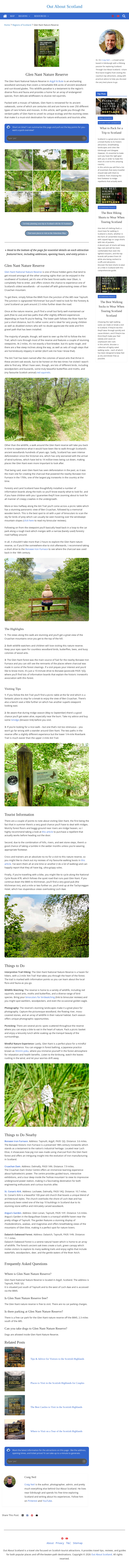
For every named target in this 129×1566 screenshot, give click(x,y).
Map (12, 16)
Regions (23, 16)
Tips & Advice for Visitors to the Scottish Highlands (57, 1358)
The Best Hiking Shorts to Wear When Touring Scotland (111, 217)
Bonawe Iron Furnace (36, 549)
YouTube (47, 1500)
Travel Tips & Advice (105, 118)
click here (29, 520)
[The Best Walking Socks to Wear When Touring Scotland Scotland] (111, 285)
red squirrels (43, 372)
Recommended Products (107, 207)
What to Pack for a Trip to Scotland (111, 130)
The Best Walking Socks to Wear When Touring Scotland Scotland (111, 308)
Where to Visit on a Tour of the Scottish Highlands (56, 1431)
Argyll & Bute (56, 81)
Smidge (15, 719)
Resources (40, 16)
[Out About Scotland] (5, 16)
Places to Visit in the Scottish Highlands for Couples (57, 1383)
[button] (28, 16)
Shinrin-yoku (22, 1050)
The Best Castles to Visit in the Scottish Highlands (56, 1407)
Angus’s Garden (13, 1212)
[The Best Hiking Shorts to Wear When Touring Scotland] (111, 195)
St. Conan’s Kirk (13, 1191)
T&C (68, 1543)
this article (47, 831)
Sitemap (78, 1543)
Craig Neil (29, 1484)
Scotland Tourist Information (109, 123)
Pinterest (32, 1500)
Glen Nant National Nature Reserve (23, 271)
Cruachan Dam (12, 1166)
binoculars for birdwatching (40, 997)
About (50, 1543)
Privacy (60, 1543)
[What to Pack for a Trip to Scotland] (111, 106)
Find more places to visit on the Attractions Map (47, 233)
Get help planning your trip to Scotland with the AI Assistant (47, 224)
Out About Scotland (64, 6)
